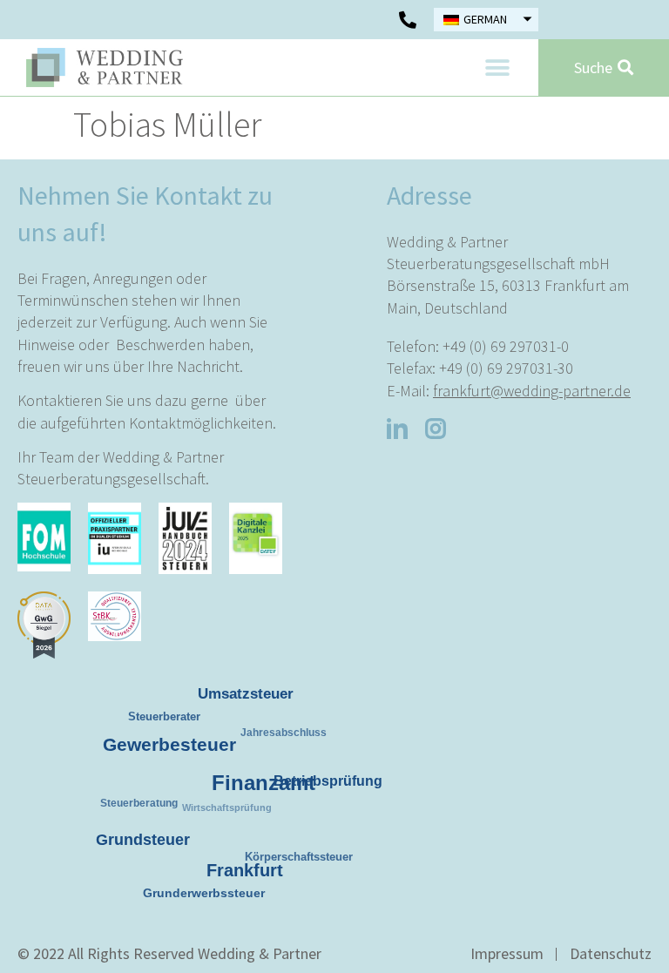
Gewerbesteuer (162, 737)
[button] (497, 67)
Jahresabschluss (290, 738)
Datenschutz (611, 953)
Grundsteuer (139, 835)
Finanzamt (255, 773)
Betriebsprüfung (325, 778)
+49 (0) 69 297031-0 (506, 346)
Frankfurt (238, 862)
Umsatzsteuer (244, 691)
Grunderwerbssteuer (206, 894)
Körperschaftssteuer (301, 859)
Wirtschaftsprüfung (236, 816)
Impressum (507, 953)
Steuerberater (168, 719)
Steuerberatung (144, 808)
